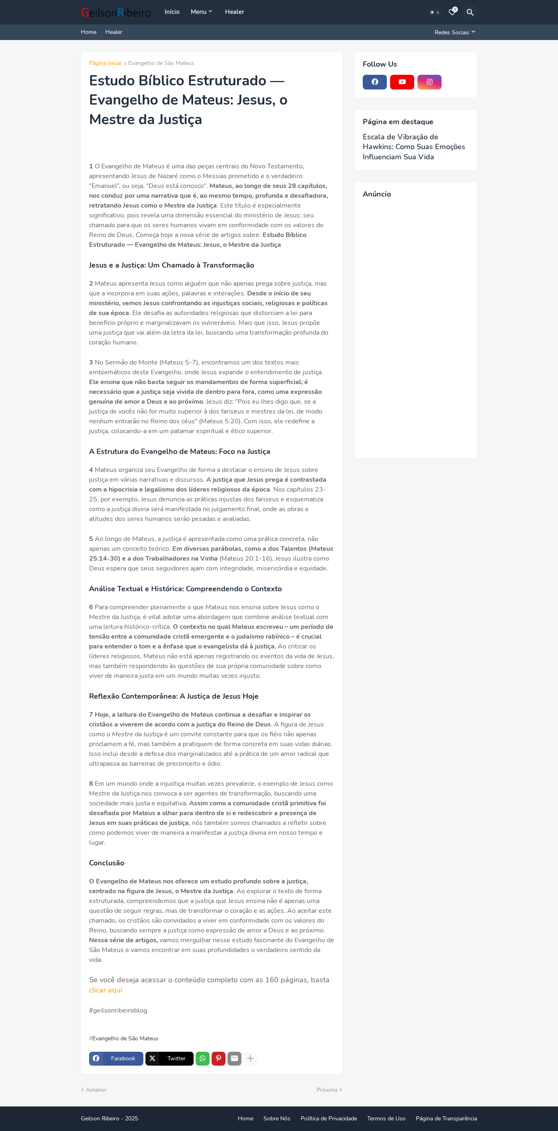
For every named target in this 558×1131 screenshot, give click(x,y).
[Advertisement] (416, 327)
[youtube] (402, 82)
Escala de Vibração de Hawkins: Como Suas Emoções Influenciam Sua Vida (414, 147)
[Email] (234, 1059)
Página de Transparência (446, 1118)
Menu (199, 12)
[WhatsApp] (203, 1059)
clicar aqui (105, 990)
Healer (234, 12)
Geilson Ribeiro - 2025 (109, 1118)
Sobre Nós (276, 1118)
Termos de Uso (386, 1118)
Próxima (327, 1090)
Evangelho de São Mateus (161, 63)
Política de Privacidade (329, 1118)
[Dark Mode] (435, 12)
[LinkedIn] (457, 82)
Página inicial (105, 63)
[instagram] (429, 82)
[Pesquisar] (470, 12)
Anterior (96, 1090)
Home (88, 32)
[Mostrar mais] (250, 1059)
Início (172, 12)
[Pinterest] (218, 1059)
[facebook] (375, 82)
